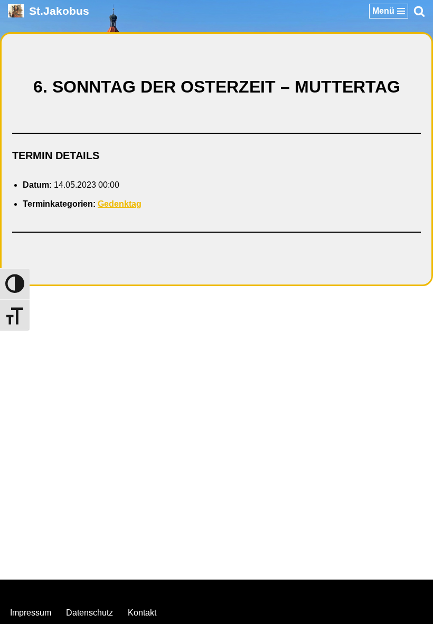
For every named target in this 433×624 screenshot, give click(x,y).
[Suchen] (419, 11)
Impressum (30, 612)
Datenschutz (89, 612)
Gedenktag (120, 203)
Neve (163, 590)
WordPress (259, 590)
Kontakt (142, 612)
